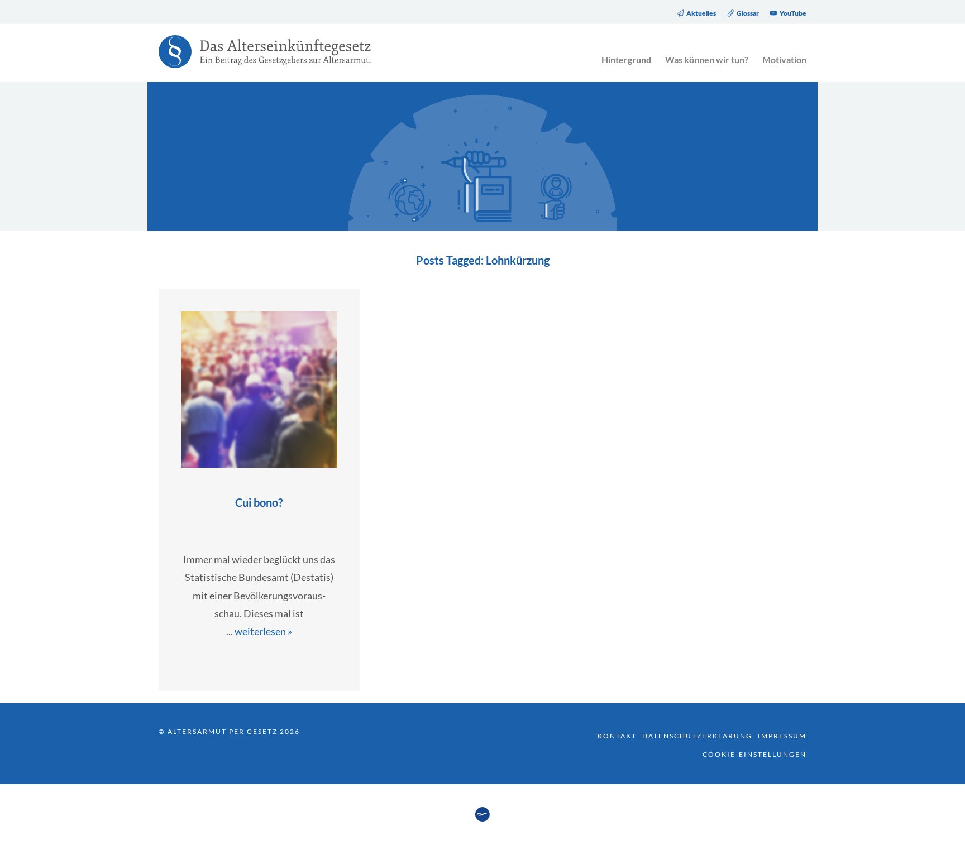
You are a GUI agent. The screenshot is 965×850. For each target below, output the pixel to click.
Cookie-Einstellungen (754, 754)
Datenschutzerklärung (697, 736)
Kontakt (617, 736)
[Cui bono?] (259, 464)
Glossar (748, 13)
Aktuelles (701, 13)
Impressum (782, 736)
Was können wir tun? (706, 59)
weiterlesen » (263, 631)
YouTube (793, 13)
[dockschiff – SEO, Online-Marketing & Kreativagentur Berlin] (482, 818)
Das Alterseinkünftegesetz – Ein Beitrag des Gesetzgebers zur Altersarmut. (259, 58)
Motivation (784, 59)
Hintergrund (626, 59)
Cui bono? (259, 502)
